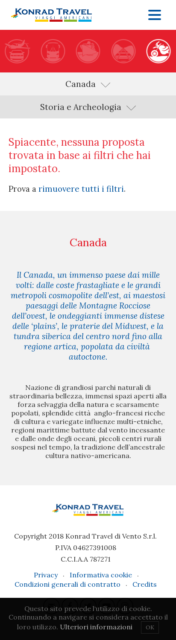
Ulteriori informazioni (96, 627)
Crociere (88, 51)
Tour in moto (158, 51)
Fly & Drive (17, 51)
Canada (80, 84)
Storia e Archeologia (80, 107)
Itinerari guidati (52, 51)
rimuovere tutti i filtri (81, 189)
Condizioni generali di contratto (67, 584)
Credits (144, 584)
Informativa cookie (101, 575)
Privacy (46, 575)
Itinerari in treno (123, 51)
